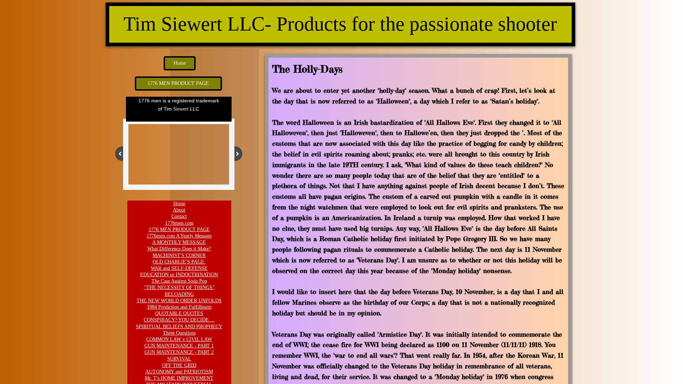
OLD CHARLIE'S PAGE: (179, 262)
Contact (179, 216)
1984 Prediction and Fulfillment (179, 307)
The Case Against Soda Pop (179, 281)
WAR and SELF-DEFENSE (179, 268)
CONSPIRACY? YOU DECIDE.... (179, 319)
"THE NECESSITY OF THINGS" (179, 287)
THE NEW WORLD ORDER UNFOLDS (179, 300)
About (179, 210)
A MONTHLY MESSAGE (179, 242)
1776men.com (179, 223)
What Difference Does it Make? (179, 248)
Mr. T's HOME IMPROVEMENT (179, 378)
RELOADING (179, 294)
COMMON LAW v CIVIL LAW (179, 339)
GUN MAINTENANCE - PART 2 (179, 352)
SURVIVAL (179, 359)
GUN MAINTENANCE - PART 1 (179, 345)
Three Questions (179, 333)
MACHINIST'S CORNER (179, 255)
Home (179, 203)
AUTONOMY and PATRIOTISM (179, 371)
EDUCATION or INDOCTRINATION (179, 274)
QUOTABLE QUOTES (179, 313)
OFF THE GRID (179, 365)
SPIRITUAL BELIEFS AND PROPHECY (179, 326)
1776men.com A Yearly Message (179, 236)
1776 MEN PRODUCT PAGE (179, 229)
